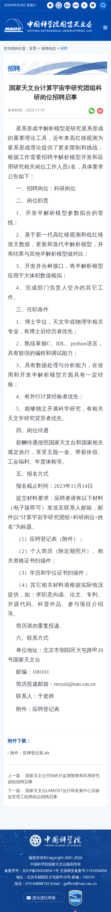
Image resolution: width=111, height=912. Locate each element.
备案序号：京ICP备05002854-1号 (31, 870)
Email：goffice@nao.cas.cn (73, 883)
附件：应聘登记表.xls (30, 753)
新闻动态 (49, 48)
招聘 (63, 48)
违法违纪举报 (44, 897)
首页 (32, 48)
